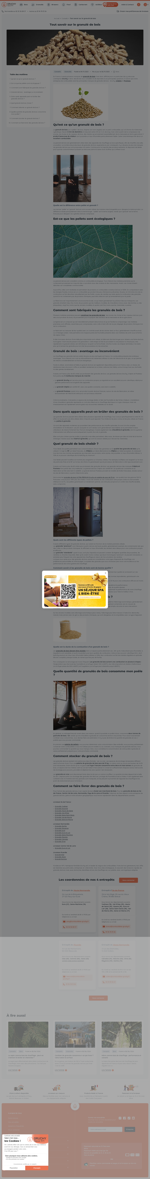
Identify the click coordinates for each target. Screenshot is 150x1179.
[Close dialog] (105, 573)
